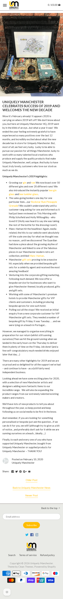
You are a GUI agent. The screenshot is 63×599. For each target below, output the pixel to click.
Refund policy (47, 555)
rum (33, 182)
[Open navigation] (4, 5)
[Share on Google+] (25, 471)
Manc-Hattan (36, 255)
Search (12, 555)
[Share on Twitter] (16, 471)
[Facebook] (31, 534)
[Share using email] (29, 471)
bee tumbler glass (28, 194)
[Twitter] (26, 534)
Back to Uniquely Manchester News (31, 487)
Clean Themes (25, 566)
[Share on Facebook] (12, 471)
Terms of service (28, 555)
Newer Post (31, 495)
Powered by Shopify (45, 566)
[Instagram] (36, 534)
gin (24, 182)
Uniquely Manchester (41, 563)
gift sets (26, 259)
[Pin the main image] (20, 471)
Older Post (31, 480)
